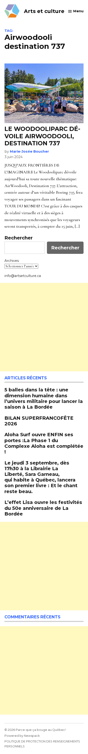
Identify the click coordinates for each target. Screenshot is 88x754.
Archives (11, 261)
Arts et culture (44, 11)
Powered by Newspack (22, 735)
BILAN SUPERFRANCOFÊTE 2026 (38, 421)
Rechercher (18, 238)
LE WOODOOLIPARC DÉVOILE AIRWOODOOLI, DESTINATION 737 (42, 136)
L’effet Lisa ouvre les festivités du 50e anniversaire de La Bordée (43, 507)
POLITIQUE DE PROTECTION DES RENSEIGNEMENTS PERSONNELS (42, 744)
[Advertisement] (44, 327)
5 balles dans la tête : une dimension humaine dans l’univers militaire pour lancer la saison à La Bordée (43, 398)
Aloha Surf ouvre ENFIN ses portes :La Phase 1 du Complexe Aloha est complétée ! (43, 443)
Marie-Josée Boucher (29, 151)
